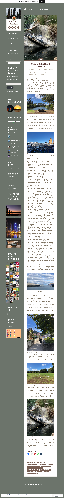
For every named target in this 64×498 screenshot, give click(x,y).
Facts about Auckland (34, 466)
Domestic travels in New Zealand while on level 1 (15, 142)
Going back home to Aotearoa (40, 65)
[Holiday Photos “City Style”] (13, 238)
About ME (13, 136)
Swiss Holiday (11, 179)
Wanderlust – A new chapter (14, 22)
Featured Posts (13, 53)
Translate (16, 122)
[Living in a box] (13, 248)
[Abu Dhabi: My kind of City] (13, 215)
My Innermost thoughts (12, 42)
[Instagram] (7, 314)
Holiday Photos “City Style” (13, 217)
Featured (32, 69)
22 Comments (50, 69)
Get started (42, 1)
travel (47, 471)
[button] (10, 108)
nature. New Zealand (33, 469)
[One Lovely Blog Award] (9, 27)
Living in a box (10, 239)
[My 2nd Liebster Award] (15, 27)
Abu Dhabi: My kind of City (12, 203)
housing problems (46, 466)
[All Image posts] (40, 59)
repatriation (39, 471)
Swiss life (10, 188)
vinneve (40, 69)
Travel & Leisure (13, 50)
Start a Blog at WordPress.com (32, 484)
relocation (31, 471)
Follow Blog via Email (13, 70)
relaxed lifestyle (45, 469)
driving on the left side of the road (37, 464)
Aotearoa (30, 462)
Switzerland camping (12, 183)
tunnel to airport (33, 473)
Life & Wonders (12, 33)
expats (50, 464)
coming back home (40, 462)
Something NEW (13, 46)
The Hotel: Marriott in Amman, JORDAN (12, 202)
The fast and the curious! (12, 216)
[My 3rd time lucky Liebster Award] (18, 27)
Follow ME (10, 87)
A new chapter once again (13, 168)
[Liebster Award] (12, 27)
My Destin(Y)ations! (13, 37)
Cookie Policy (28, 495)
